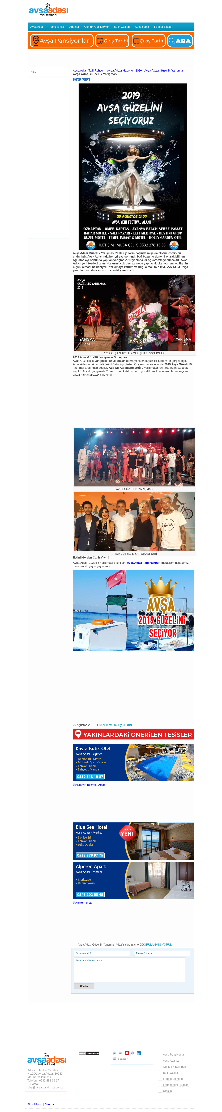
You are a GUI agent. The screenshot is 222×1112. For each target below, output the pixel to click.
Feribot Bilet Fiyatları (176, 1084)
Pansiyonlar (56, 26)
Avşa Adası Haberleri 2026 (124, 70)
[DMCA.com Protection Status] (89, 1053)
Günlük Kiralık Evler (96, 26)
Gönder (84, 986)
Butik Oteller (170, 1072)
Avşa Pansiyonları (174, 1054)
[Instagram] (120, 1058)
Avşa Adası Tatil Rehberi (89, 70)
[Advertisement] (136, 9)
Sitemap (50, 1104)
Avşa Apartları (171, 1060)
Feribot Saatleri (163, 26)
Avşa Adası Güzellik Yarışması (164, 70)
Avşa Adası (37, 26)
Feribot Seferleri (173, 1078)
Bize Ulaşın (34, 1104)
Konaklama (142, 26)
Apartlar (74, 26)
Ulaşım (167, 1090)
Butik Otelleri (122, 26)
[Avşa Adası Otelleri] (111, 50)
